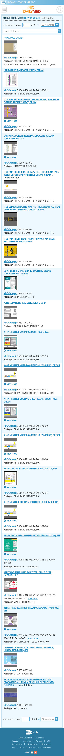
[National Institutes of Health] (4, 2)
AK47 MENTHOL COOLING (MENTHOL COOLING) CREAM (31, 502)
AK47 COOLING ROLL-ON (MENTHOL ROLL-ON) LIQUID (30, 468)
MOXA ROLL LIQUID (13, 37)
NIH (13, 747)
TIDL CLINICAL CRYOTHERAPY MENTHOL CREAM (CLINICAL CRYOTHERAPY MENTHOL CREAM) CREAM (32, 208)
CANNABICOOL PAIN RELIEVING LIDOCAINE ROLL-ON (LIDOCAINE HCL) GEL (29, 137)
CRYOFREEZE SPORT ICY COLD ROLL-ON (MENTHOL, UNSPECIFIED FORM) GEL (29, 649)
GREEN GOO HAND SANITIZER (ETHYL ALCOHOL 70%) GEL (32, 535)
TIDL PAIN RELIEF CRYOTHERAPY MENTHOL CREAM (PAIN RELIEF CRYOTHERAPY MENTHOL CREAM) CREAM (31, 173)
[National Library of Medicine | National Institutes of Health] (32, 732)
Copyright (27, 741)
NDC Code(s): (10, 57)
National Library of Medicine (21, 2)
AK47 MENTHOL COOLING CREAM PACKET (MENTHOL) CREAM (30, 400)
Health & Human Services (40, 747)
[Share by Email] (32, 752)
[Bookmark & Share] (35, 752)
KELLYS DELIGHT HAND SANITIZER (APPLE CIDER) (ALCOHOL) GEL (28, 574)
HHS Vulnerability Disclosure (39, 744)
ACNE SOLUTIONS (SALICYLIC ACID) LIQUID (25, 302)
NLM (22, 747)
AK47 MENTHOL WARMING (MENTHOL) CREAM (26, 332)
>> (40, 24)
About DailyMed (25, 737)
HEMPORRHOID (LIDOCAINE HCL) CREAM (23, 70)
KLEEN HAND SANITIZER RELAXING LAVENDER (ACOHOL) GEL (31, 609)
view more (33, 598)
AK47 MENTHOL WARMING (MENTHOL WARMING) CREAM (32, 365)
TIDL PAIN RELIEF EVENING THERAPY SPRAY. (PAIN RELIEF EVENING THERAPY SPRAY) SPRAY (31, 101)
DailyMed (32, 9)
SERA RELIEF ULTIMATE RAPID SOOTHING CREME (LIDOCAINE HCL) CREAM (27, 272)
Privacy (39, 741)
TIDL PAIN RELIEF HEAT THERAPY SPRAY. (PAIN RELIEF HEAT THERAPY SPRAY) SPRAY (30, 240)
